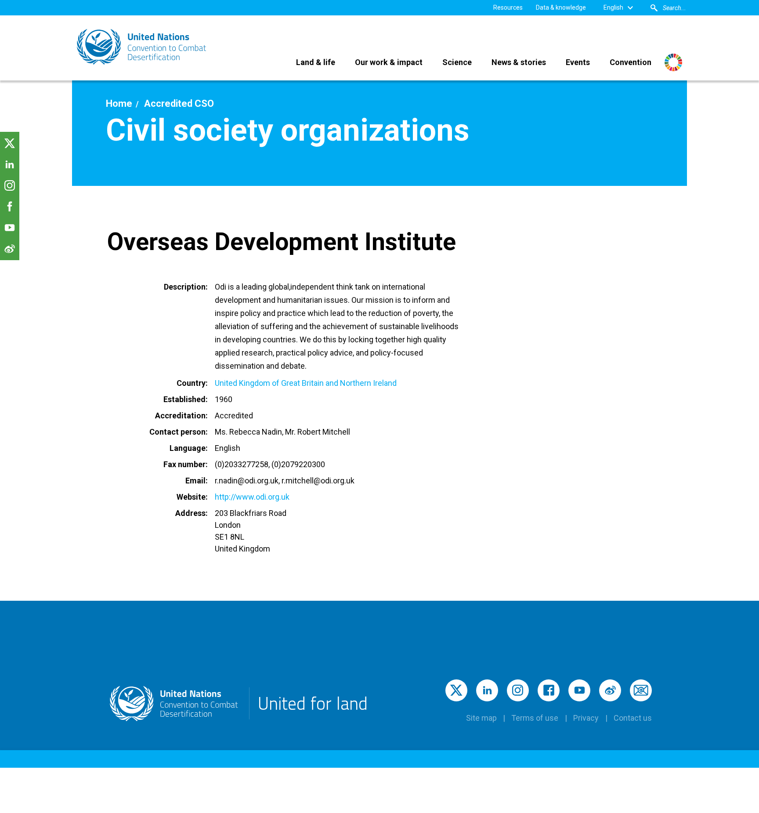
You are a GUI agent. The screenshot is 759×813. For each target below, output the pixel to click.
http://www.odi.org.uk (252, 496)
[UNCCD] (142, 47)
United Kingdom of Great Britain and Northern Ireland (306, 383)
